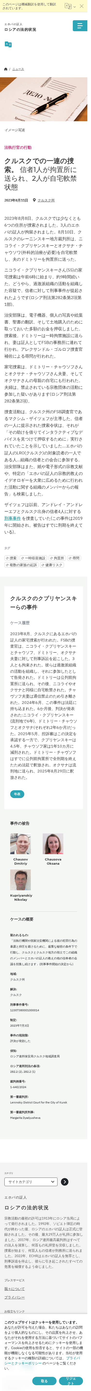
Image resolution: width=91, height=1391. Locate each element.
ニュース (18, 69)
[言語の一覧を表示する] (70, 6)
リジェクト (71, 1381)
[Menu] (80, 25)
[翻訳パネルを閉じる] (81, 6)
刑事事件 (12, 518)
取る (44, 1381)
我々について (14, 1289)
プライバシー (14, 1297)
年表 (17, 794)
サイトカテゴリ (20, 1182)
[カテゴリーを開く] (64, 1182)
